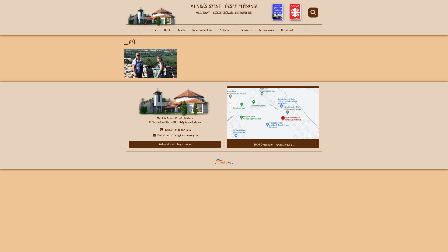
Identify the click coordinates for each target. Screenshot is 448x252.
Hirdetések (287, 30)
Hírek (167, 30)
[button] (313, 13)
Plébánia (224, 30)
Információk (266, 30)
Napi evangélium (202, 30)
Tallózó (244, 30)
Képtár (181, 30)
